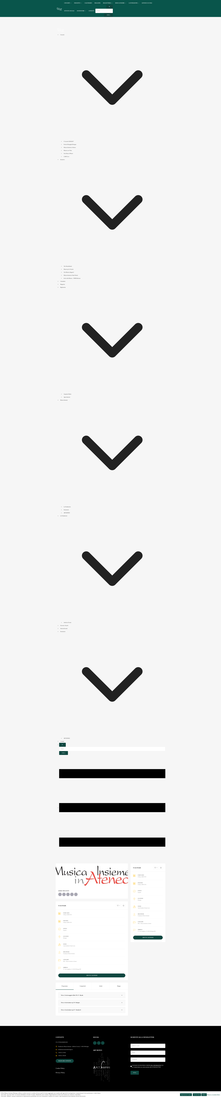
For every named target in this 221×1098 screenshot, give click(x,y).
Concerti (67, 3)
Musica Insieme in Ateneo (70, 147)
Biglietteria (107, 3)
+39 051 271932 (62, 1052)
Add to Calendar (91, 975)
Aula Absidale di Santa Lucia (69, 945)
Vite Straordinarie (68, 266)
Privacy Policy (60, 1072)
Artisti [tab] (100, 986)
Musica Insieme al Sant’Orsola (71, 275)
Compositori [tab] (83, 986)
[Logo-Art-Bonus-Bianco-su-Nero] (101, 1067)
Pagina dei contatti (64, 1060)
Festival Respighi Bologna (70, 144)
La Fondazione (133, 3)
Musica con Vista (68, 150)
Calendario (88, 3)
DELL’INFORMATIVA (155, 1065)
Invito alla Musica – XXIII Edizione (72, 278)
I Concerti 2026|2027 (69, 141)
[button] (91, 995)
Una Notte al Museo (68, 153)
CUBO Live (66, 156)
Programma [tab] (65, 986)
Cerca (108, 15)
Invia (134, 1072)
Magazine (98, 3)
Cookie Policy (60, 1068)
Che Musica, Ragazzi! (69, 272)
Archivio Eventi (67, 622)
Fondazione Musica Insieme (69, 953)
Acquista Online (67, 394)
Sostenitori (80, 10)
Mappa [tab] (119, 986)
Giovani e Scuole (147, 3)
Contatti (91, 10)
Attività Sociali (69, 10)
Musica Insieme (120, 3)
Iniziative (77, 3)
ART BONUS (67, 512)
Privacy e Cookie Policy (213, 1094)
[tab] (91, 995)
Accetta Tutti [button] (197, 1094)
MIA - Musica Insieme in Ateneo (70, 961)
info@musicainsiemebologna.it (65, 1049)
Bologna (65, 938)
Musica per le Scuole (68, 269)
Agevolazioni (67, 397)
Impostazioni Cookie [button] (186, 1094)
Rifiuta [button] (204, 1094)
